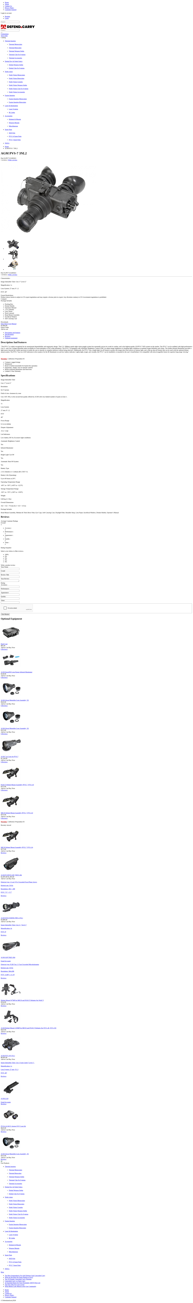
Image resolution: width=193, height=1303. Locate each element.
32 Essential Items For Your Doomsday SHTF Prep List (22, 1283)
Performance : (9, 532)
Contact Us (8, 6)
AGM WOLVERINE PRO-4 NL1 (12, 918)
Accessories (8, 116)
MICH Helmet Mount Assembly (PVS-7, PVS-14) (17, 813)
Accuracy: (4, 585)
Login (7, 18)
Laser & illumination (11, 106)
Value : (7, 542)
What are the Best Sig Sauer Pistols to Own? (19, 1277)
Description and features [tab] (12, 332)
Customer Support (10, 10)
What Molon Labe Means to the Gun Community (20, 1286)
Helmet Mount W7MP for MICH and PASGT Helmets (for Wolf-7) (22, 1000)
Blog (2, 1272)
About (7, 4)
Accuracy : (8, 528)
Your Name (4, 567)
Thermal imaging (10, 41)
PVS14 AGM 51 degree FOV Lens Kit (13, 1126)
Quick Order (5, 327)
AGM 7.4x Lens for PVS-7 (9, 756)
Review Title (5, 575)
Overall (3, 523)
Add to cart (4, 329)
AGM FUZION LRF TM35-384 (11, 875)
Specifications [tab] (9, 334)
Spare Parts (8, 129)
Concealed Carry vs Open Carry (15, 1281)
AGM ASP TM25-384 (8, 957)
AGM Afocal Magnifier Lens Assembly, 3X (15, 728)
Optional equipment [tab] (11, 338)
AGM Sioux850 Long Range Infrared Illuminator (16, 672)
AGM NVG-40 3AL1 (8, 1056)
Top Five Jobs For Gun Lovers (14, 1284)
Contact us (8, 1293)
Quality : (7, 539)
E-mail (3, 571)
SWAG (7, 143)
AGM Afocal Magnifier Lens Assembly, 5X (15, 700)
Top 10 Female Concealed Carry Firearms (18, 1279)
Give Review (5, 614)
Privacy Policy (9, 8)
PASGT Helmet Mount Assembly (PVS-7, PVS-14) (17, 785)
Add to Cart (4, 647)
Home (7, 2)
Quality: (3, 596)
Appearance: (5, 592)
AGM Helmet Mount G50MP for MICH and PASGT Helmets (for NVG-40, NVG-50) (28, 1028)
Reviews (3, 853)
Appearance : (9, 535)
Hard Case (4, 644)
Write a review (12, 160)
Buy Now (12, 647)
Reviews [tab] (7, 336)
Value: (3, 600)
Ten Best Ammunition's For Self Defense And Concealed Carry (25, 1275)
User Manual (12, 324)
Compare (4, 299)
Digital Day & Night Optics (13, 61)
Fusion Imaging (10, 95)
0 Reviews (4, 649)
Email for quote (6, 961)
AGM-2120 (4, 1098)
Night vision (9, 71)
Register (7, 16)
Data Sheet (4, 324)
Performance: (5, 589)
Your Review (5, 579)
